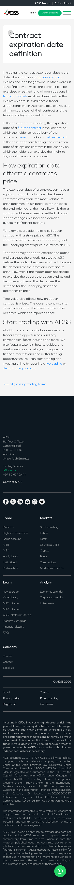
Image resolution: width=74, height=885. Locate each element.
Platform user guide (14, 621)
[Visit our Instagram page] (35, 501)
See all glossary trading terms (24, 384)
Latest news (47, 603)
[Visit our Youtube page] (28, 501)
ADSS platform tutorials (17, 615)
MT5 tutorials (11, 603)
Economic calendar (51, 592)
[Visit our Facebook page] (6, 501)
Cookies (44, 693)
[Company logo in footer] (11, 415)
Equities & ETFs (49, 545)
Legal (6, 693)
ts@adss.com (10, 470)
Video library (10, 597)
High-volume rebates (15, 533)
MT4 (6, 551)
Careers (7, 656)
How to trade (11, 592)
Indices (44, 533)
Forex (43, 539)
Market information (52, 568)
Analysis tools (11, 557)
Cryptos (44, 551)
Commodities (48, 562)
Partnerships (10, 568)
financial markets (15, 96)
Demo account (12, 539)
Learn (7, 583)
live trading (54, 364)
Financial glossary (13, 627)
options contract (49, 77)
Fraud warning (49, 699)
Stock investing (49, 527)
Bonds (43, 557)
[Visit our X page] (14, 501)
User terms (46, 704)
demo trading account (19, 368)
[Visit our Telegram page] (42, 501)
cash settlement (55, 137)
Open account (50, 13)
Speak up (8, 668)
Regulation (9, 704)
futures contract (29, 128)
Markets (46, 518)
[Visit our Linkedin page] (21, 501)
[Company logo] (11, 12)
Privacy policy (11, 699)
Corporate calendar (51, 597)
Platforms (8, 527)
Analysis (46, 583)
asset (23, 137)
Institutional (10, 562)
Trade (7, 518)
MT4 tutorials (11, 609)
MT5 (6, 545)
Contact (8, 662)
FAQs (6, 633)
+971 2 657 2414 (14, 475)
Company (10, 647)
